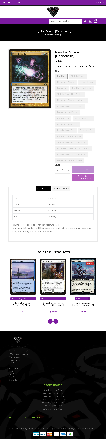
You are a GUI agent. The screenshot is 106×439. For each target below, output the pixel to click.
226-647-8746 (18, 357)
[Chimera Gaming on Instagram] (14, 3)
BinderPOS (91, 428)
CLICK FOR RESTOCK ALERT (83, 177)
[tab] (43, 188)
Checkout (99, 2)
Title (57, 71)
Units (57, 165)
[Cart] (95, 21)
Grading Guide (87, 66)
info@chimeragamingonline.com (24, 354)
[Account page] (90, 21)
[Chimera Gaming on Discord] (19, 3)
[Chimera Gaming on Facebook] (4, 3)
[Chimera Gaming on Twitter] (9, 3)
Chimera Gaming (53, 35)
